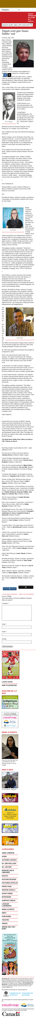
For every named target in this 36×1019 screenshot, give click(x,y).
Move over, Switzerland (26, 594)
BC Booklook (18, 4)
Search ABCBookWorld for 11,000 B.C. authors (31, 17)
